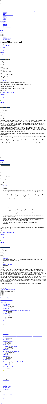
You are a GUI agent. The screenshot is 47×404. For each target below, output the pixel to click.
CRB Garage (5, 331)
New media (9, 11)
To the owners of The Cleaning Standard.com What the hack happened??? (16, 310)
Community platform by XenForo (12, 400)
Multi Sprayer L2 (6, 325)
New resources (27, 11)
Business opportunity (6, 356)
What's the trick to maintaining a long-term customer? (12, 320)
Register (1, 32)
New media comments (20, 11)
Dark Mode (20, 7)
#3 (3, 154)
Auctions (4, 18)
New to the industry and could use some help (11, 351)
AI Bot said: (5, 187)
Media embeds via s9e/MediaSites (30, 400)
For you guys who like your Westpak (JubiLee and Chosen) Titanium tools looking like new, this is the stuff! (22, 336)
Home (4, 5)
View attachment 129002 (7, 264)
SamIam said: (5, 258)
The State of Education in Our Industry (10, 366)
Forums (4, 6)
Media (4, 14)
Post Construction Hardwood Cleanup (10, 346)
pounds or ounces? (6, 315)
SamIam (9, 44)
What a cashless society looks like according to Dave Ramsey (14, 361)
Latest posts (3, 302)
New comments (10, 15)
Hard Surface (5, 349)
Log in (1, 30)
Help (4, 396)
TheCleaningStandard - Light (8, 394)
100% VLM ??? (6, 305)
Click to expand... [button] (6, 223)
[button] (4, 26)
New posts (9, 7)
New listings (13, 11)
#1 (3, 50)
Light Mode (16, 7)
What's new (5, 10)
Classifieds (5, 12)
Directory (4, 19)
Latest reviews (5, 17)
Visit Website (5, 80)
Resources (4, 16)
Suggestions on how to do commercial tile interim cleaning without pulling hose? (17, 371)
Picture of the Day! (4, 297)
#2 (3, 97)
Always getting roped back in (8, 341)
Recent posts (5, 7)
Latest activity (32, 11)
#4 (3, 237)
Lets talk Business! (6, 313)
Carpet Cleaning (6, 308)
